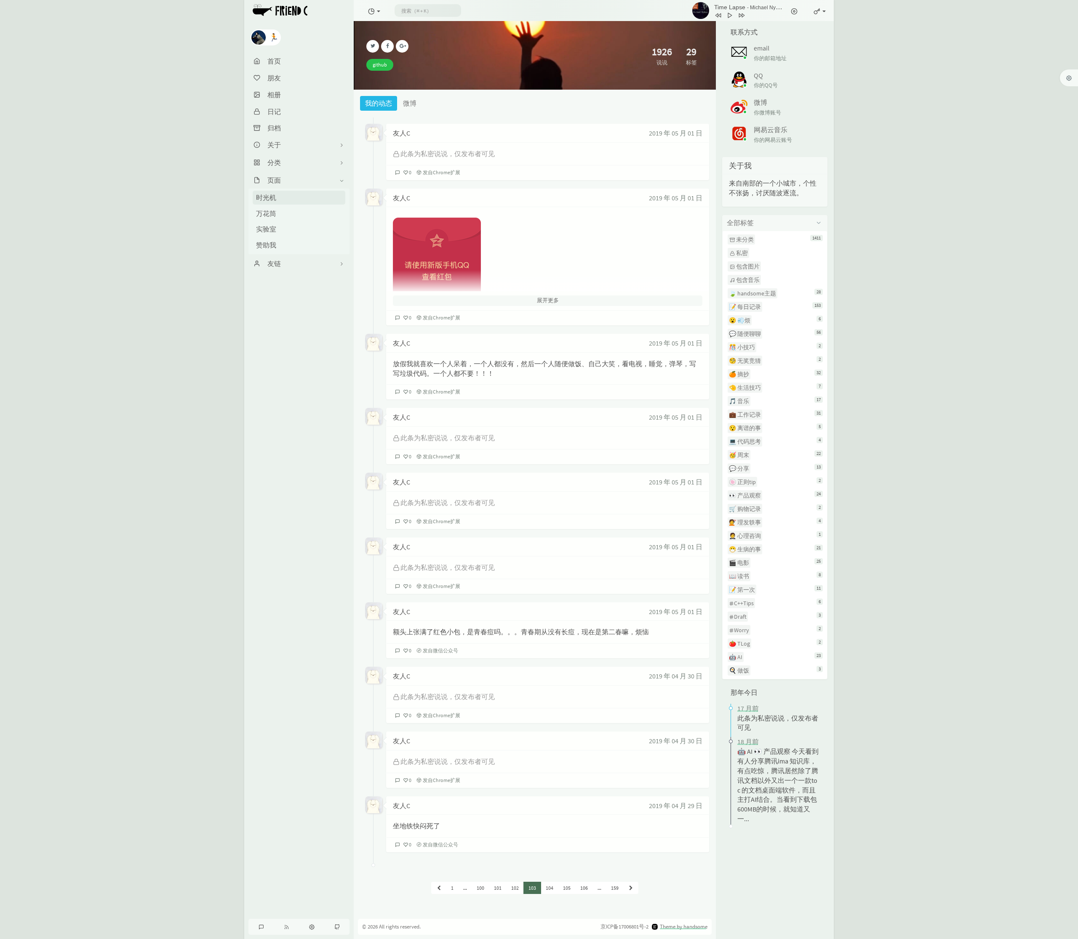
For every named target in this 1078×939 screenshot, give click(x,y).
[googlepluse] (402, 46)
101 (498, 888)
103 (532, 888)
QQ (758, 75)
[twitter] (372, 46)
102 (515, 888)
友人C (401, 133)
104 (549, 888)
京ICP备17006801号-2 (624, 926)
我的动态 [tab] (378, 103)
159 (615, 888)
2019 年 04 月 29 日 (675, 805)
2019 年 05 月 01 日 (675, 133)
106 (584, 888)
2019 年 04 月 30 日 (675, 676)
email (761, 48)
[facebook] (387, 46)
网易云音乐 (770, 129)
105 (567, 888)
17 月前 (748, 708)
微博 (760, 102)
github (380, 64)
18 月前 (748, 741)
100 (480, 888)
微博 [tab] (409, 103)
